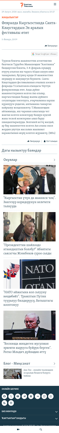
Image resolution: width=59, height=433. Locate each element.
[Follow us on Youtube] (17, 396)
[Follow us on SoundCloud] (37, 396)
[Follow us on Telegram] (24, 396)
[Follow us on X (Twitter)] (11, 396)
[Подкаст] (11, 403)
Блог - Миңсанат (16, 364)
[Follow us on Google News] (31, 396)
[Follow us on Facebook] (4, 396)
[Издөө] (41, 429)
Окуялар (10, 160)
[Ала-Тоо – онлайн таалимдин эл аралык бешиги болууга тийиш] (12, 374)
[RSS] (4, 403)
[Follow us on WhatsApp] (51, 396)
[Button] (51, 46)
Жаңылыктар (10, 17)
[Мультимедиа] (18, 429)
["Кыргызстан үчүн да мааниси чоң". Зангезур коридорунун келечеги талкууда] (29, 179)
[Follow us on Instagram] (44, 396)
